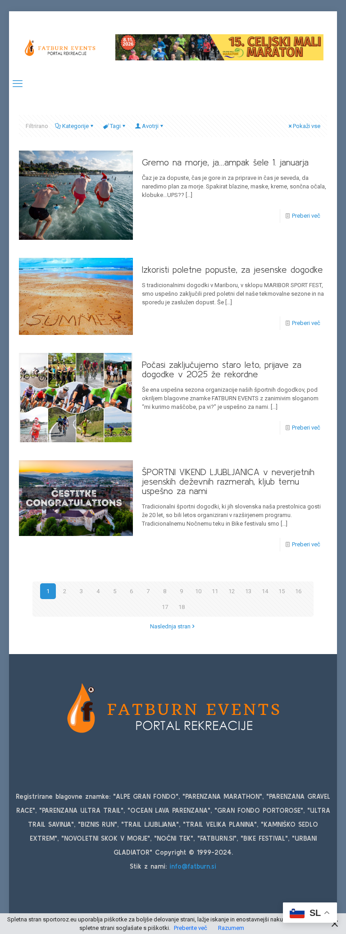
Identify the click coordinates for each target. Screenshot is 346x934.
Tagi (115, 126)
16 (298, 591)
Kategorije (75, 126)
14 (265, 591)
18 (181, 607)
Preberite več (190, 928)
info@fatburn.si (192, 866)
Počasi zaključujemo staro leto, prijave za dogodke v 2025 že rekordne (221, 369)
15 (281, 591)
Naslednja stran (170, 626)
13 (248, 591)
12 (231, 591)
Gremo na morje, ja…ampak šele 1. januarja (225, 162)
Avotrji (150, 126)
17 (165, 607)
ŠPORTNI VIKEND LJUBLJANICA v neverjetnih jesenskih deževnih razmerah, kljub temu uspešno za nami (228, 481)
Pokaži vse (306, 126)
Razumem (231, 928)
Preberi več (306, 215)
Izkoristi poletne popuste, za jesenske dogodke (232, 269)
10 (198, 591)
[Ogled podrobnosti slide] (219, 47)
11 (215, 591)
